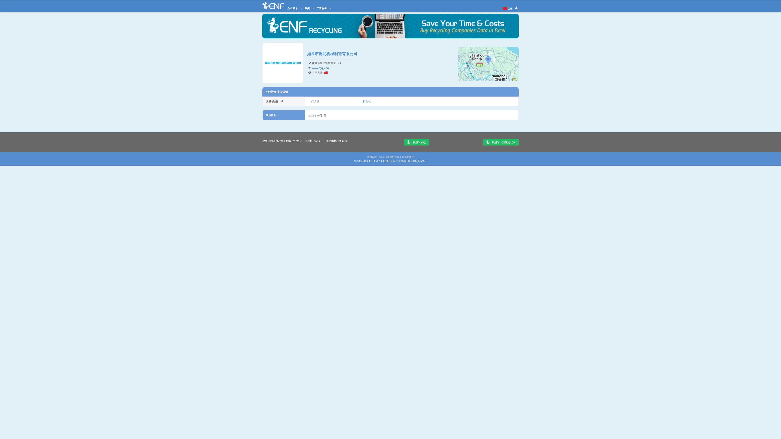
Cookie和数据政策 (389, 157)
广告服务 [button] (322, 8)
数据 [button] (308, 8)
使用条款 (372, 157)
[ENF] (273, 5)
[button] (507, 8)
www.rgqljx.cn (320, 68)
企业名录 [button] (293, 8)
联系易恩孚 (408, 157)
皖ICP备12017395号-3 (414, 161)
